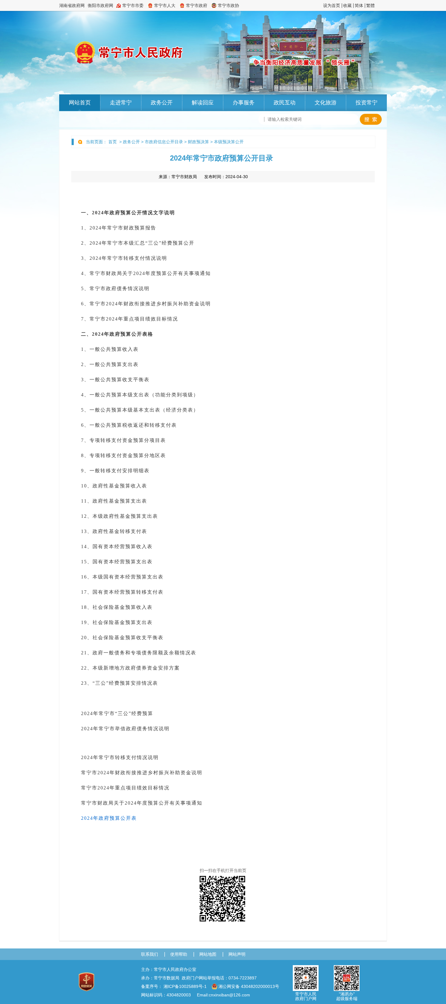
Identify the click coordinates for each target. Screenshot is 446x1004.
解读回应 (203, 103)
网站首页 (80, 103)
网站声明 (236, 954)
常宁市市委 (133, 5)
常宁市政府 (196, 5)
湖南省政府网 (72, 5)
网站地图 (207, 954)
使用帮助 (178, 954)
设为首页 (331, 5)
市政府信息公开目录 (164, 141)
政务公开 (162, 103)
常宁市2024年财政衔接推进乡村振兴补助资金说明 (141, 772)
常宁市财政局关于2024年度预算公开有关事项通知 (141, 803)
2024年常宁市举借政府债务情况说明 (125, 728)
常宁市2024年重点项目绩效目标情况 (125, 787)
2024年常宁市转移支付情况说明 (120, 757)
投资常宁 (366, 103)
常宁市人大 (164, 5)
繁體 (370, 5)
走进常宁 (121, 103)
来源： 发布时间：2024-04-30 (203, 176)
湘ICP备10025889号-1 (185, 986)
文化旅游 (325, 103)
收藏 (347, 5)
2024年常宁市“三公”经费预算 (117, 713)
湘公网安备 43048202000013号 (248, 986)
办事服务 (244, 103)
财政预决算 (198, 141)
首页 (112, 141)
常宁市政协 (228, 5)
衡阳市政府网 (100, 5)
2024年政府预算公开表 (109, 818)
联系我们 (149, 954)
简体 (359, 5)
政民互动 (285, 103)
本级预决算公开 (229, 141)
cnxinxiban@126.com (229, 994)
